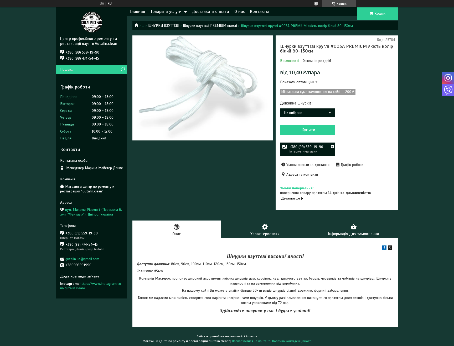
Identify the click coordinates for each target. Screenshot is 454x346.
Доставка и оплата (210, 11)
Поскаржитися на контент (251, 341)
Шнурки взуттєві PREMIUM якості (210, 25)
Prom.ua (251, 336)
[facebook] (384, 248)
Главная (137, 11)
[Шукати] (122, 69)
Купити (308, 130)
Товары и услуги (166, 11)
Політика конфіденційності (292, 341)
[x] (390, 248)
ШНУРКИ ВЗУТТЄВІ (163, 25)
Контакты (259, 11)
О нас (239, 11)
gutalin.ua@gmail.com (82, 259)
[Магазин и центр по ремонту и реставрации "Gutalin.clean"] (91, 21)
